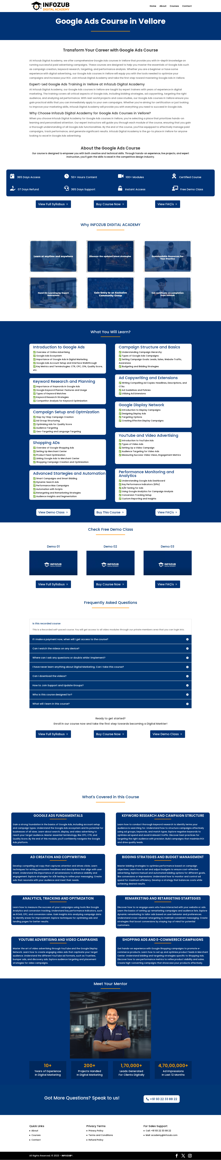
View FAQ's (166, 204)
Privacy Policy (96, 1130)
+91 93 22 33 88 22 (163, 1099)
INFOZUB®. (67, 1155)
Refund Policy (96, 1139)
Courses (174, 6)
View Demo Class (51, 512)
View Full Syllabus (51, 204)
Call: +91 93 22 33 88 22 (158, 1130)
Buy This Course (108, 512)
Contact (187, 6)
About (163, 6)
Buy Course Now (108, 204)
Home (153, 6)
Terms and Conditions (101, 1135)
